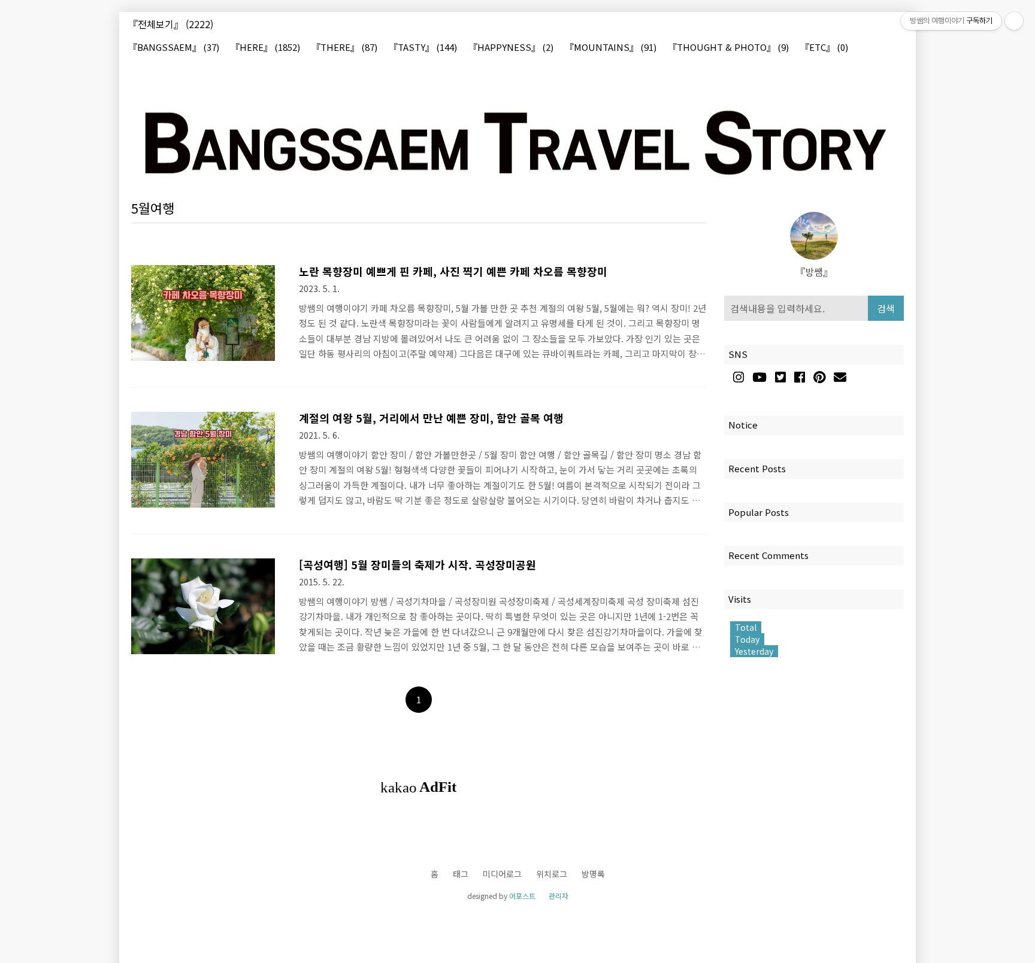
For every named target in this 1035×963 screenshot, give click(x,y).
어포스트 (522, 896)
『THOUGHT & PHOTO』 (728, 47)
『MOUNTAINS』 (610, 47)
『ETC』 (824, 47)
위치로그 (551, 874)
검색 (886, 308)
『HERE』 (265, 47)
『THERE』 (344, 47)
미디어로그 (502, 874)
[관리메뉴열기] (1014, 21)
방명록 (593, 874)
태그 (460, 874)
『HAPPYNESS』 (510, 47)
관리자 (558, 896)
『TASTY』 (423, 47)
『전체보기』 (170, 24)
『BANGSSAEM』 (173, 47)
